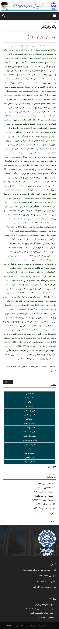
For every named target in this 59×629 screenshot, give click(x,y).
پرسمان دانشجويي (46, 617)
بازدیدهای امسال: (48, 500)
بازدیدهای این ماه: (47, 496)
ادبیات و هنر (29, 453)
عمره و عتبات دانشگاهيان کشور (42, 613)
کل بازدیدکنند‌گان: (48, 508)
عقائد (30, 402)
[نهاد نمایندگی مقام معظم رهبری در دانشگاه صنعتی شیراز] (29, 6)
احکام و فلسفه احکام (29, 431)
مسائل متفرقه (29, 461)
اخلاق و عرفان (29, 423)
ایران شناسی (29, 457)
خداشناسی (30, 393)
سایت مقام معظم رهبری (44, 604)
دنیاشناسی (29, 419)
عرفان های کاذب (29, 436)
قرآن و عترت (29, 397)
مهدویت (29, 406)
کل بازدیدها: (50, 504)
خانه (54, 22)
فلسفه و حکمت (29, 427)
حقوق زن (29, 448)
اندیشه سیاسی (29, 444)
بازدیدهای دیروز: (48, 483)
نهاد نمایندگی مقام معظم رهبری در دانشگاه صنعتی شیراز (31, 625)
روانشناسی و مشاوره (29, 440)
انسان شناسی (29, 414)
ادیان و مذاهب (29, 410)
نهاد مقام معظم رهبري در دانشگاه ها (40, 608)
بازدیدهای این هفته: (47, 491)
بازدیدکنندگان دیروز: (47, 487)
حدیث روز (52, 474)
